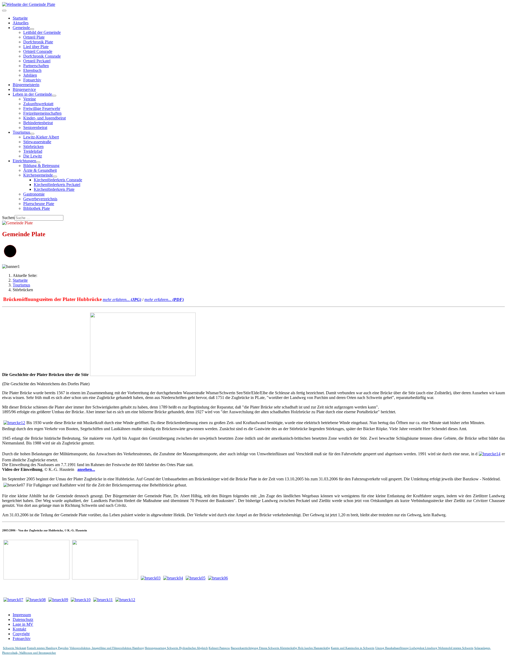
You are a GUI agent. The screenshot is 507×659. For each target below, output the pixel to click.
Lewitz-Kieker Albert (41, 137)
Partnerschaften (36, 65)
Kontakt (19, 629)
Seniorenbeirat (35, 127)
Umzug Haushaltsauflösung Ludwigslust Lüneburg (406, 648)
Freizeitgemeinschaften (42, 113)
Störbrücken (33, 146)
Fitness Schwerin (269, 648)
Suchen (8, 217)
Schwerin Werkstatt (14, 648)
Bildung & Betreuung (41, 165)
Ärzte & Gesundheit (40, 170)
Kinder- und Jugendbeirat (44, 118)
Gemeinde (21, 27)
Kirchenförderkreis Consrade (58, 180)
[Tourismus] (32, 133)
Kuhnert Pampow (219, 648)
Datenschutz (23, 619)
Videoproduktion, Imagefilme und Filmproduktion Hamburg (106, 648)
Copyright (21, 634)
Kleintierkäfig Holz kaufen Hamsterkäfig (305, 648)
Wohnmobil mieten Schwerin (455, 648)
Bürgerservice (24, 89)
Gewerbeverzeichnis (40, 199)
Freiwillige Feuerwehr (41, 108)
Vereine (29, 99)
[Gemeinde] (32, 29)
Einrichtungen (24, 161)
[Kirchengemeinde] (55, 176)
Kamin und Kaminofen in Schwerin (352, 648)
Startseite (20, 18)
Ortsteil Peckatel (36, 61)
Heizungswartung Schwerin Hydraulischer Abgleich (176, 648)
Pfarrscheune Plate (38, 203)
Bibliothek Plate (36, 208)
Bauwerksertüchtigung (245, 648)
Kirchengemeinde (38, 175)
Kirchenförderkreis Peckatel (57, 184)
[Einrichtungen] (38, 162)
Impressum (22, 614)
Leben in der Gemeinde (32, 94)
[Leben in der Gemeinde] (54, 95)
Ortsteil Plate (34, 37)
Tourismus (21, 132)
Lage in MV (23, 624)
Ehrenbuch (32, 70)
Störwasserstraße (37, 142)
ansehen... (86, 469)
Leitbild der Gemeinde (42, 32)
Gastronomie (34, 194)
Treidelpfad (32, 151)
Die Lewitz (32, 156)
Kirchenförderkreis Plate (54, 189)
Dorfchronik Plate (38, 42)
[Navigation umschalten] (4, 10)
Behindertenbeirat (38, 122)
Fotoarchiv (32, 80)
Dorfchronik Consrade (42, 56)
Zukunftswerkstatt (38, 103)
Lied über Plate (36, 46)
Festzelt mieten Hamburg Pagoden (48, 648)
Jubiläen (30, 75)
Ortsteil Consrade (37, 51)
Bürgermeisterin (26, 84)
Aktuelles (21, 23)
